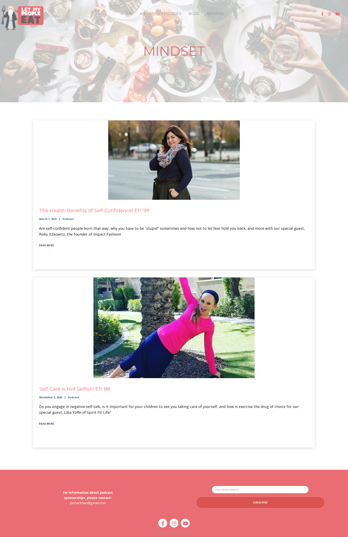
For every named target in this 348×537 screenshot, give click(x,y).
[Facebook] (322, 14)
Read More (46, 245)
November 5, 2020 (50, 397)
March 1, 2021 (48, 219)
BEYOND (215, 13)
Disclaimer (185, 532)
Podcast (68, 219)
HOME (126, 13)
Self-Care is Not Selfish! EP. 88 (74, 389)
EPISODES (171, 13)
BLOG (194, 13)
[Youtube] (337, 14)
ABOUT (147, 13)
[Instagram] (329, 14)
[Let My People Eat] (22, 15)
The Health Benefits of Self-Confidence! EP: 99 (94, 210)
